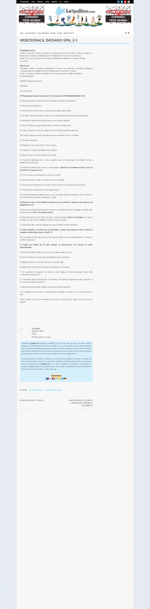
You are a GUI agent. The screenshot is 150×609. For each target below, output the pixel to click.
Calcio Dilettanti (43, 33)
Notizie (47, 2)
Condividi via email (55, 390)
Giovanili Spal (30, 33)
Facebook (118, 1)
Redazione (40, 2)
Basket (53, 33)
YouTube (125, 1)
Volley (59, 33)
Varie (34, 333)
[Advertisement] (109, 61)
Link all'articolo (37, 390)
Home (33, 2)
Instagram (128, 1)
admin (37, 328)
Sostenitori (54, 2)
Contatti (66, 2)
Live (60, 2)
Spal (21, 33)
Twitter (121, 1)
